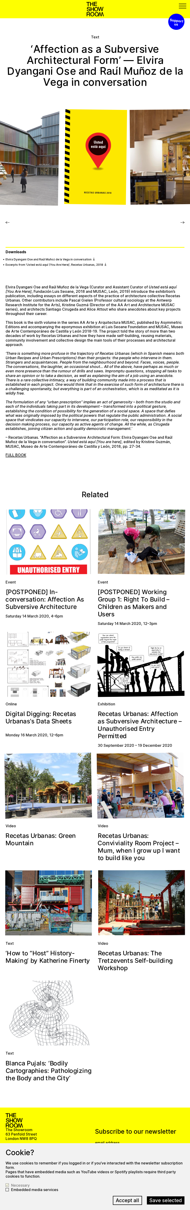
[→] (7, 224)
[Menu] (182, 6)
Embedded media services (34, 1190)
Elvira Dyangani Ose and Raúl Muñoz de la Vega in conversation (49, 259)
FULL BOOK (16, 455)
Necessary (20, 1185)
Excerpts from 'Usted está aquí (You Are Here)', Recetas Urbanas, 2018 (55, 264)
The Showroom (95, 9)
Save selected (165, 1200)
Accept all (127, 1200)
